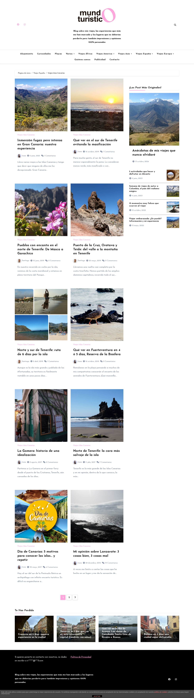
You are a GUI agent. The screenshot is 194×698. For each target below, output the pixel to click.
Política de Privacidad (81, 657)
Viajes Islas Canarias (26, 135)
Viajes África (85, 54)
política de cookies (160, 692)
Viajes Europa (165, 54)
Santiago (25, 261)
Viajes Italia (149, 629)
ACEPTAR (97, 696)
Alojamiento (26, 54)
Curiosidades (44, 54)
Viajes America (104, 54)
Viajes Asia (124, 54)
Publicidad (100, 60)
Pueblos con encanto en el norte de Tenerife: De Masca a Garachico (40, 249)
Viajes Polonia (24, 629)
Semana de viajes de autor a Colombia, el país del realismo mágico (144, 188)
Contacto (115, 60)
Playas (58, 54)
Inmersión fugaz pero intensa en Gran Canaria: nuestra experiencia (39, 144)
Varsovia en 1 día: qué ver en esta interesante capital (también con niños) (75, 634)
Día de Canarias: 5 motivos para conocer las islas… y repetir (37, 555)
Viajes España (144, 54)
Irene (24, 156)
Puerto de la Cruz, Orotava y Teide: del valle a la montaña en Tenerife (95, 249)
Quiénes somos (82, 60)
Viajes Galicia (107, 624)
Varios (69, 54)
